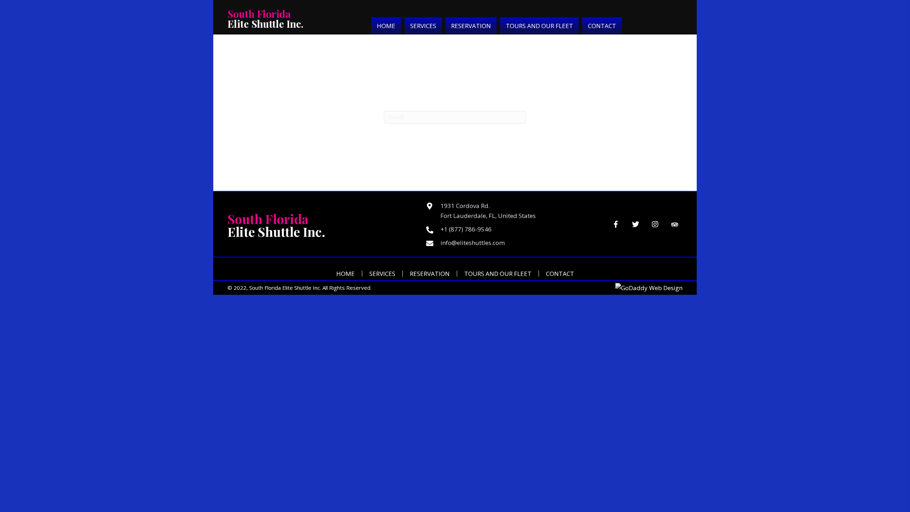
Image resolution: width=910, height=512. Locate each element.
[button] (616, 225)
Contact (560, 274)
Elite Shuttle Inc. (266, 18)
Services (382, 274)
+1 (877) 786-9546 (466, 229)
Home (345, 274)
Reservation (430, 274)
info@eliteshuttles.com (472, 243)
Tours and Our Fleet (497, 274)
